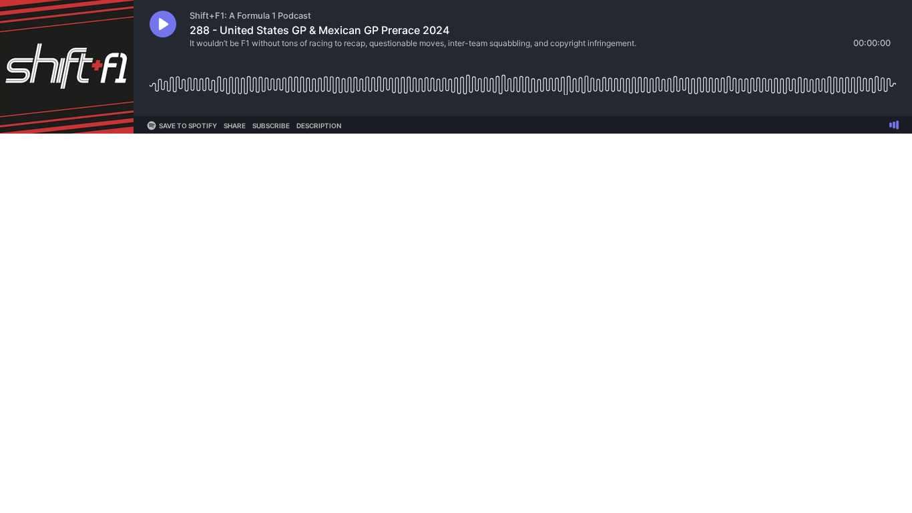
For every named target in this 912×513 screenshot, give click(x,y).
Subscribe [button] (271, 126)
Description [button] (318, 126)
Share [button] (235, 126)
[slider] (523, 80)
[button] (163, 24)
